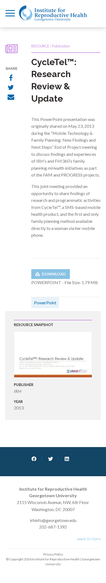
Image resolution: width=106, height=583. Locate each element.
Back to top (87, 539)
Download (53, 274)
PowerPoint (45, 302)
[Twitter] (10, 88)
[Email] (10, 98)
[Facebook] (10, 78)
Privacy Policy (53, 554)
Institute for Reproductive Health (53, 13)
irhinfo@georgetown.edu (53, 520)
